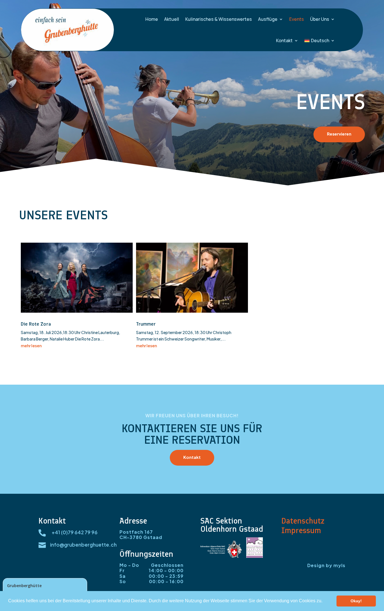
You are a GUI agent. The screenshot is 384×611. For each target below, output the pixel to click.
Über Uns (319, 19)
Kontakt (284, 40)
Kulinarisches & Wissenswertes (218, 19)
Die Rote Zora (36, 324)
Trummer (146, 324)
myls (339, 565)
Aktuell (171, 19)
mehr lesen (31, 345)
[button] (324, 601)
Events (296, 19)
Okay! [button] (356, 601)
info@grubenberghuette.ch (83, 545)
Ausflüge (267, 19)
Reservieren (339, 133)
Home (151, 19)
